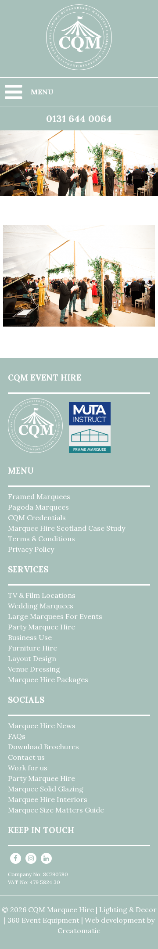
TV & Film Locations (41, 595)
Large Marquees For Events (55, 616)
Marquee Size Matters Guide (56, 809)
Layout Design (32, 658)
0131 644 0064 (79, 118)
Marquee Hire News (41, 725)
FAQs (16, 736)
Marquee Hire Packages (48, 679)
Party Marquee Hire (41, 626)
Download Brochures (43, 746)
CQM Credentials (37, 517)
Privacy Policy (31, 549)
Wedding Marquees (40, 605)
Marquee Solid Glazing (45, 788)
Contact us (26, 757)
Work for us (27, 767)
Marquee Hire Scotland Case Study (66, 528)
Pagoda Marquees (38, 507)
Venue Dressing (34, 669)
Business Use (30, 637)
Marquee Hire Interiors (47, 799)
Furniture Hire (32, 647)
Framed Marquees (39, 496)
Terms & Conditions (41, 538)
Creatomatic (79, 930)
